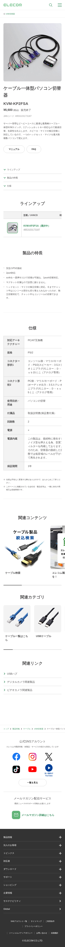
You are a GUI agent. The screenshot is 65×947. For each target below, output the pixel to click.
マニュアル (14, 149)
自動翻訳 (54, 933)
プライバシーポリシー (34, 926)
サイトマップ (36, 921)
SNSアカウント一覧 (19, 921)
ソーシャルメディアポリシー (20, 933)
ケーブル (27, 729)
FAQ (34, 149)
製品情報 (16, 729)
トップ (6, 729)
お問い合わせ (41, 933)
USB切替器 (10, 14)
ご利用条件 (50, 921)
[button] (32, 853)
